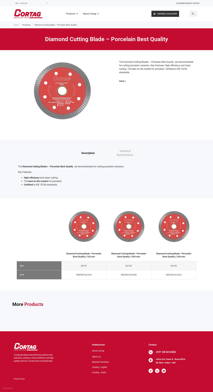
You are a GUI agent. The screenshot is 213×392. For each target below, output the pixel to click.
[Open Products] (77, 14)
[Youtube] (164, 371)
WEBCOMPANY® (8, 388)
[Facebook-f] (151, 371)
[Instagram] (157, 371)
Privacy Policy (19, 379)
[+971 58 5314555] (151, 352)
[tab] (88, 153)
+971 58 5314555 (166, 352)
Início (16, 25)
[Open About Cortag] (98, 14)
